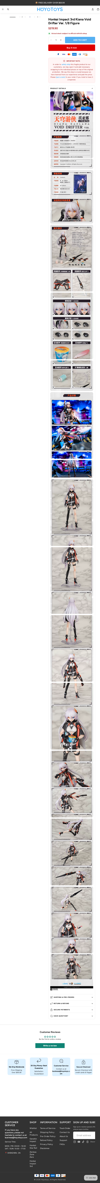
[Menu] (3, 9)
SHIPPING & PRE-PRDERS (64, 997)
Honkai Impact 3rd (33, 1163)
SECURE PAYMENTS (62, 1010)
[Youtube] (78, 1141)
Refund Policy (46, 1140)
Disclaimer (45, 1148)
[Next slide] (37, 17)
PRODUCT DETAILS (58, 88)
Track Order (65, 1128)
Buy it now (72, 47)
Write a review (50, 1045)
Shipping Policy (47, 1132)
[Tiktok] (83, 1141)
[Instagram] (74, 1141)
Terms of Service (47, 1128)
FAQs (62, 1144)
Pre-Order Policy (47, 1136)
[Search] (8, 9)
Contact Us (65, 1132)
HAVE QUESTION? (61, 1016)
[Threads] (87, 1141)
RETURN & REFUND (61, 1003)
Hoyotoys (45, 1179)
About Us (64, 1136)
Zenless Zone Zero (33, 1154)
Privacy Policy (46, 1144)
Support (63, 1140)
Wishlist (33, 1128)
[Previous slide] (22, 17)
